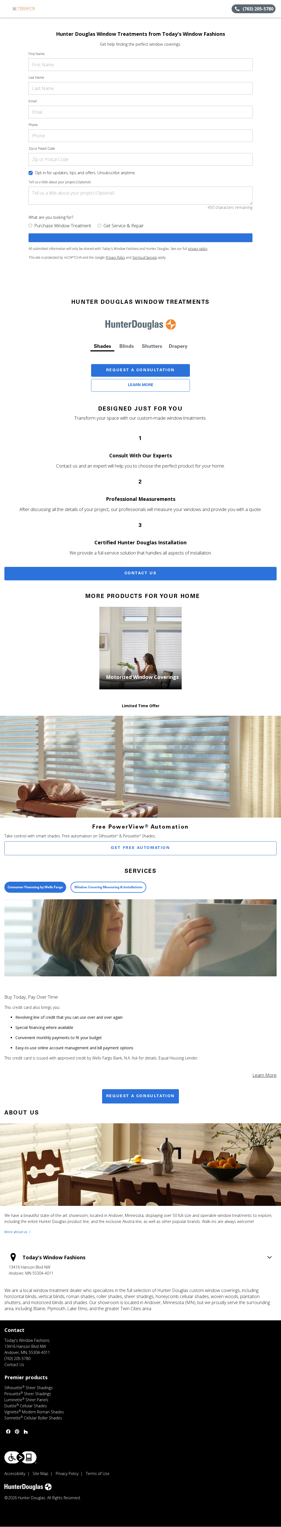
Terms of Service (144, 257)
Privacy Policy (115, 257)
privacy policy (197, 248)
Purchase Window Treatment (62, 226)
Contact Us (141, 573)
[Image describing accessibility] (20, 1457)
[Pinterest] (17, 1431)
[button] (6, 8)
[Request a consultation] (140, 237)
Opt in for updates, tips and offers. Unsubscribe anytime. (85, 172)
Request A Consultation (140, 370)
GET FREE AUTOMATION (140, 848)
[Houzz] (26, 1431)
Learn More (140, 385)
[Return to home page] (29, 8)
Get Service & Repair (123, 226)
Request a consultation (140, 1096)
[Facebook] (8, 1431)
